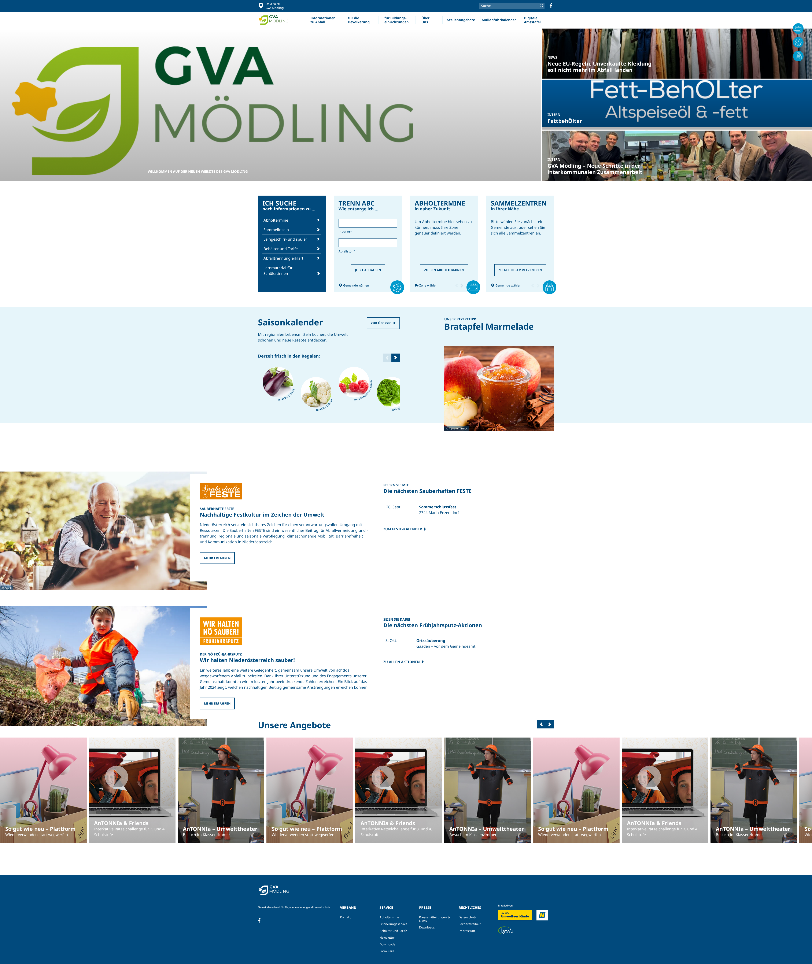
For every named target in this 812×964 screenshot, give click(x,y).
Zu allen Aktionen (402, 662)
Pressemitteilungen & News (434, 919)
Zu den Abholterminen (444, 270)
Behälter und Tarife (393, 931)
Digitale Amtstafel (532, 20)
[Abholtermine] (469, 285)
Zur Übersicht (383, 323)
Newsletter (387, 937)
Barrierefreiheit (470, 924)
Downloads (387, 944)
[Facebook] (551, 6)
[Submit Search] (542, 6)
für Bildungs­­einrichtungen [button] (396, 20)
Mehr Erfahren (217, 558)
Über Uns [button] (425, 20)
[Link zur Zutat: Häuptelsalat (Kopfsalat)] (392, 392)
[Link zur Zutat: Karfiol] (316, 392)
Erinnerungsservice (393, 924)
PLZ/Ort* (345, 232)
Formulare (387, 951)
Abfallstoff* (347, 251)
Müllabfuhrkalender (499, 20)
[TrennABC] (798, 42)
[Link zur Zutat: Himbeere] (354, 382)
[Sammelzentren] (798, 56)
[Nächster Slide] (395, 358)
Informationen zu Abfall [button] (323, 20)
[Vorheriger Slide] (541, 724)
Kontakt (345, 917)
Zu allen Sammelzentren (520, 270)
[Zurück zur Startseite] (275, 20)
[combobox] (512, 6)
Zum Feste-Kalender (403, 529)
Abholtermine (389, 917)
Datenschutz (467, 917)
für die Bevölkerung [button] (359, 20)
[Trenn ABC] (392, 285)
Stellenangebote (461, 20)
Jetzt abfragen (368, 270)
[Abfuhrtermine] (798, 28)
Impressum (467, 931)
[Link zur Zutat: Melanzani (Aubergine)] (278, 382)
